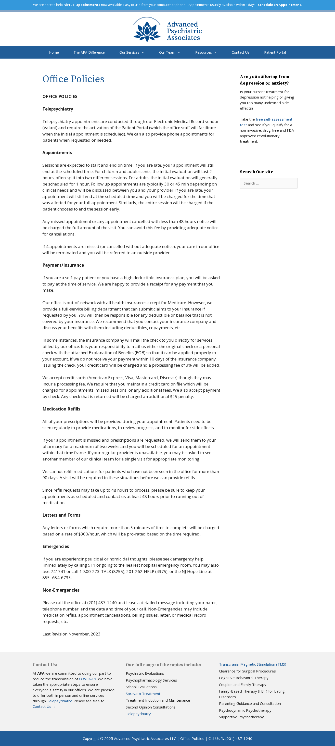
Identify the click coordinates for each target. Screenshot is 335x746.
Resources (203, 52)
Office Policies (192, 738)
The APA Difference (89, 52)
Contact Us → (44, 706)
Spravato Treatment (143, 693)
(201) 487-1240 (238, 738)
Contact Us (240, 52)
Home (54, 52)
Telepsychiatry (138, 713)
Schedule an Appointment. (280, 4)
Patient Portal (275, 52)
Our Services (129, 52)
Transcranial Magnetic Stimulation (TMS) (252, 664)
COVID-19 (87, 678)
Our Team (167, 52)
